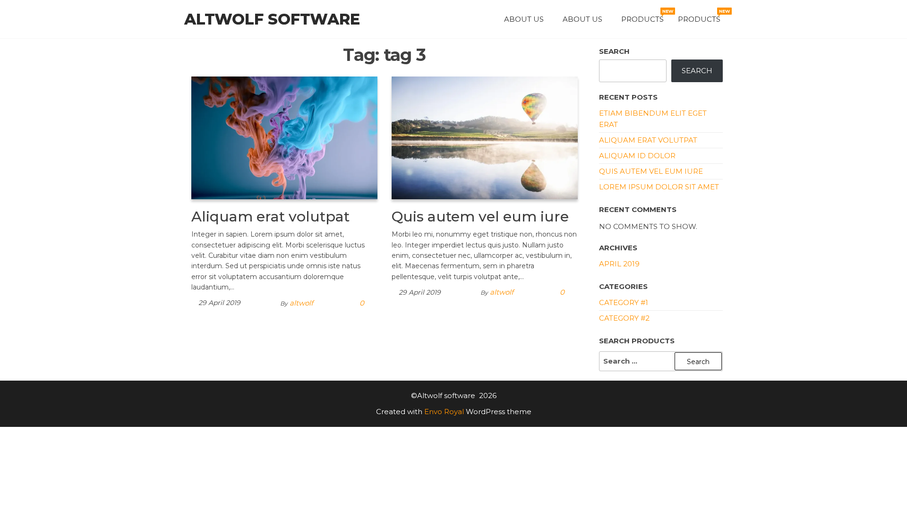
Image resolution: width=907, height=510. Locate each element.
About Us (524, 19)
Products (646, 16)
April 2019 (619, 263)
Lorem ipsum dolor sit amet (659, 186)
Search (614, 51)
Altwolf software (272, 19)
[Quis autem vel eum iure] (485, 137)
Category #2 (624, 318)
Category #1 (623, 302)
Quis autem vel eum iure (480, 216)
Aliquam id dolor (637, 155)
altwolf (301, 302)
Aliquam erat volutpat (270, 216)
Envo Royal (444, 411)
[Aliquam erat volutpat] (284, 137)
